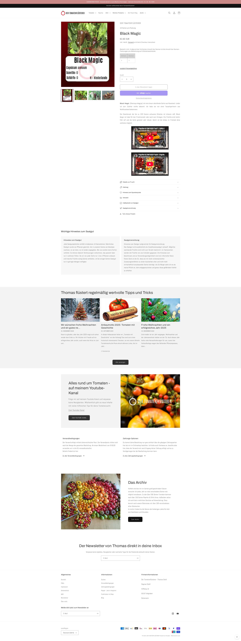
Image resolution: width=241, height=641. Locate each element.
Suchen (103, 580)
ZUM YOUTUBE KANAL (79, 418)
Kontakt (63, 580)
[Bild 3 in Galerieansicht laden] (94, 95)
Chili (107, 13)
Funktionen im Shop (107, 594)
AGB (62, 594)
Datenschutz (65, 591)
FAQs (62, 583)
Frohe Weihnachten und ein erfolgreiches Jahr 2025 (155, 326)
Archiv (142, 13)
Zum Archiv (135, 519)
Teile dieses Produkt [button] (128, 214)
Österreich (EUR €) (68, 633)
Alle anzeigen (120, 362)
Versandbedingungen (107, 583)
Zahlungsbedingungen (107, 587)
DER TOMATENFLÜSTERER (153, 635)
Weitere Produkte (118, 13)
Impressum (64, 587)
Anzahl (122, 75)
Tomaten (91, 13)
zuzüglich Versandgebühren (128, 68)
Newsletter (64, 598)
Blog (102, 598)
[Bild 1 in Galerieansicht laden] (67, 95)
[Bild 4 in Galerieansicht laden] (108, 95)
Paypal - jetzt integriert (108, 591)
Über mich (64, 601)
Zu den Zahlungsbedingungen (133, 456)
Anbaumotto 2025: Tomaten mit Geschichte (118, 326)
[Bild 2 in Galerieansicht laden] (81, 95)
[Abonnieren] (137, 558)
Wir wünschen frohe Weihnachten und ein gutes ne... (78, 326)
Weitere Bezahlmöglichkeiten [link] (144, 98)
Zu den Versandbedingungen (72, 456)
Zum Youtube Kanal (77, 410)
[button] (92, 13)
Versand (131, 42)
